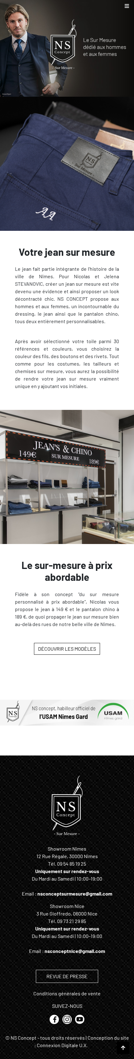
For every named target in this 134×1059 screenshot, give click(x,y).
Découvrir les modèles (67, 649)
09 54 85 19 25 (71, 864)
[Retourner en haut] (123, 1048)
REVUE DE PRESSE (67, 976)
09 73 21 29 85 (71, 921)
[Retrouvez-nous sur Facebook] (55, 1019)
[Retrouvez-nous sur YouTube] (79, 1019)
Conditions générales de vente (67, 993)
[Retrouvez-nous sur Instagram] (67, 1019)
